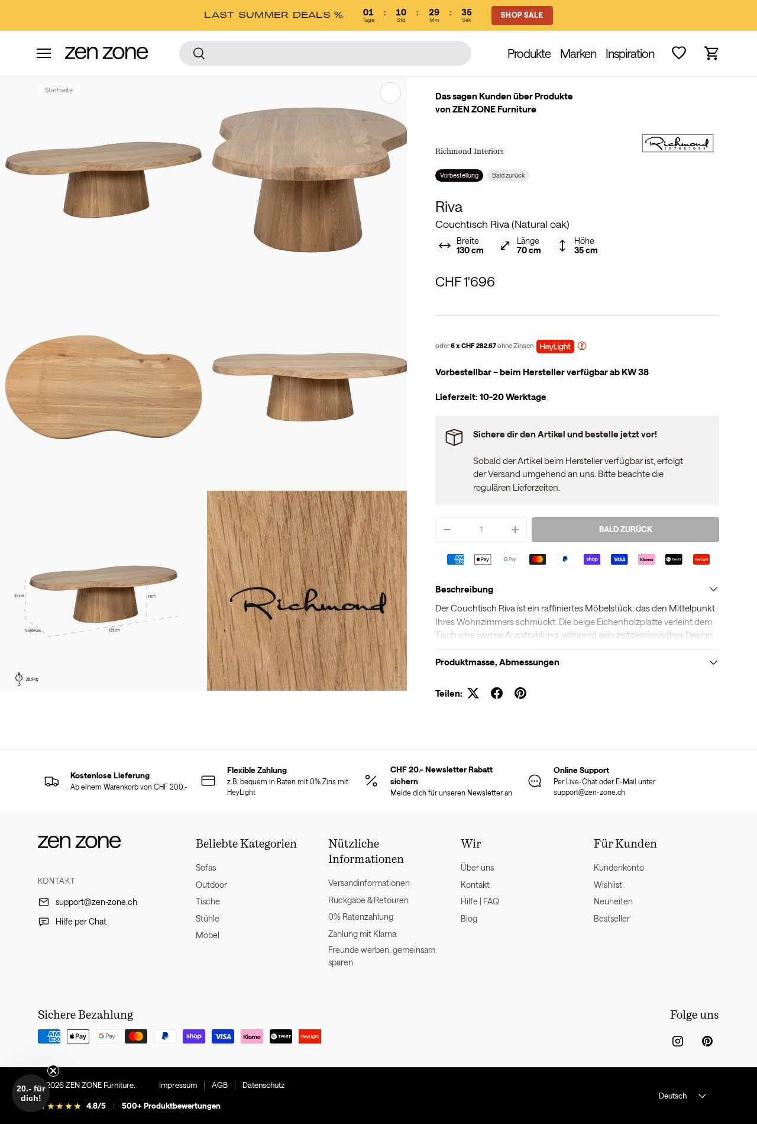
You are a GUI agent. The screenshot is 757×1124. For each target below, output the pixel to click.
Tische (208, 901)
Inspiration (630, 53)
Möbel (207, 935)
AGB (220, 1085)
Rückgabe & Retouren (368, 900)
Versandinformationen (369, 883)
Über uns (477, 867)
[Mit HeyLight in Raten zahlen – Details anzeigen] (582, 347)
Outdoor (211, 885)
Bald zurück (625, 529)
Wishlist (608, 885)
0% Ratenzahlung (360, 917)
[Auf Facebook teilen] (497, 693)
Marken (578, 53)
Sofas (206, 867)
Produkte (529, 53)
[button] (712, 53)
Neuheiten (613, 901)
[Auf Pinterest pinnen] (520, 693)
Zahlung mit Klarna (362, 934)
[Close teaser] (53, 1071)
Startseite (59, 90)
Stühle (207, 918)
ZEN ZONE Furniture (100, 1085)
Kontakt (475, 885)
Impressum (178, 1085)
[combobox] (325, 53)
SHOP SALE (522, 15)
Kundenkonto (619, 867)
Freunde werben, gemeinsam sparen (381, 956)
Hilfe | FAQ (480, 901)
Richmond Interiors (469, 151)
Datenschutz (263, 1085)
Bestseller (612, 918)
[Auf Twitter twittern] (473, 693)
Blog (469, 918)
